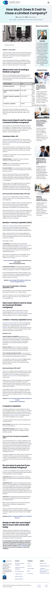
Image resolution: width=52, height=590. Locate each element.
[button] (48, 2)
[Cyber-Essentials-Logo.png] (4, 577)
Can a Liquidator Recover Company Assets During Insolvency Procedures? (41, 123)
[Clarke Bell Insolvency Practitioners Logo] (12, 2)
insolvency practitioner (12, 375)
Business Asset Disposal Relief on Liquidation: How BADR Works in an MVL (41, 161)
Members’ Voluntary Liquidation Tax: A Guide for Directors (41, 198)
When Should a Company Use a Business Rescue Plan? (41, 87)
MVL (19, 484)
